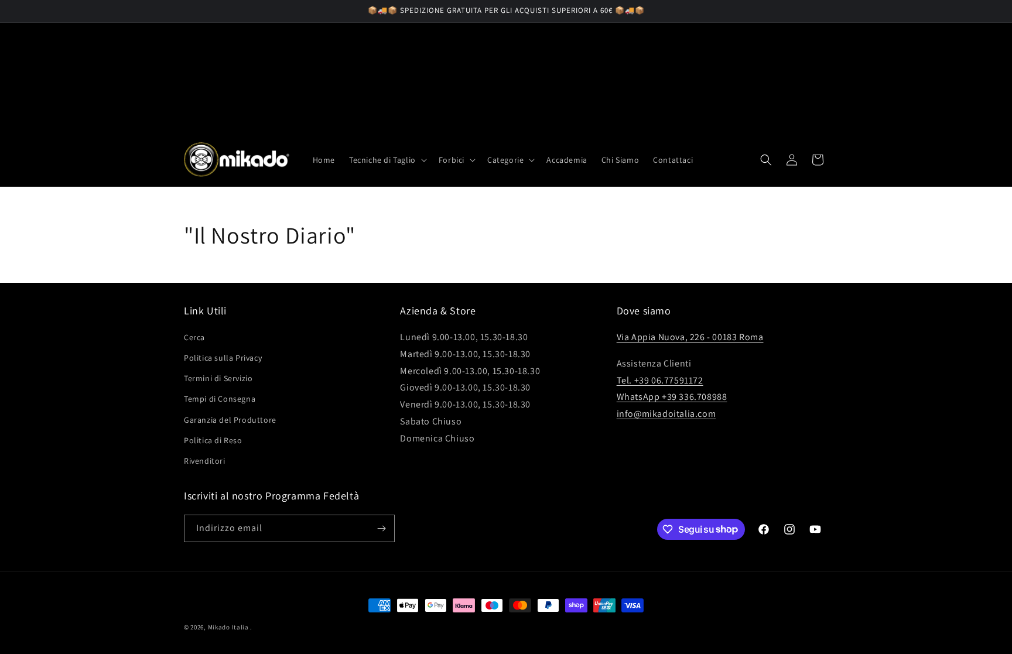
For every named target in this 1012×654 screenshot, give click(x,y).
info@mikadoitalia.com (666, 414)
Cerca (194, 337)
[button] (387, 160)
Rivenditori (204, 461)
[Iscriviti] (381, 528)
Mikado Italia (228, 627)
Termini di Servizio (218, 378)
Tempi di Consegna (219, 398)
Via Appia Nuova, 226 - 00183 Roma (690, 337)
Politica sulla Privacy (223, 357)
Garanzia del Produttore (230, 420)
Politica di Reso (213, 440)
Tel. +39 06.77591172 (660, 380)
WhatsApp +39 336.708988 (672, 397)
